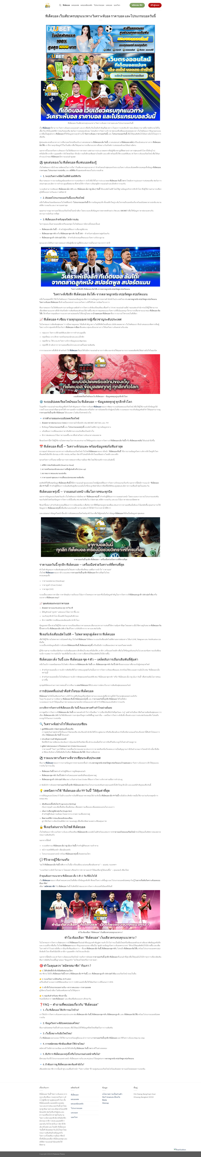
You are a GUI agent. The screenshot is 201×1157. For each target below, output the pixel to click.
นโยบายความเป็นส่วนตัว (112, 1094)
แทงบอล (109, 5)
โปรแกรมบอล (99, 5)
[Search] (60, 5)
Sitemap (105, 1103)
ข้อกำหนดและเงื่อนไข (111, 1097)
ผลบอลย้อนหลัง (86, 5)
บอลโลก (117, 5)
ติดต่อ (104, 1100)
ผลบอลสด (75, 5)
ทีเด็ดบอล (66, 5)
